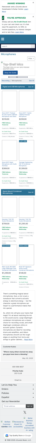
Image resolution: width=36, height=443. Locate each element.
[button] (2, 39)
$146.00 (22, 273)
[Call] (32, 39)
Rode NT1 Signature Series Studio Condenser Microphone (26, 268)
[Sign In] (29, 39)
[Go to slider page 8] (25, 77)
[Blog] (4, 413)
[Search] (33, 46)
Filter (30, 58)
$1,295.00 (23, 224)
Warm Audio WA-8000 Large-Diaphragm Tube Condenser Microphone (9, 268)
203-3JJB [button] (18, 372)
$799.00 (5, 224)
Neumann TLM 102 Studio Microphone (8, 220)
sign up (29, 406)
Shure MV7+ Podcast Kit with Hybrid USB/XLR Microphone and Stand (9, 114)
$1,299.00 (6, 273)
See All (31, 81)
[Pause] (9, 77)
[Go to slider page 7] (23, 77)
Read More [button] (28, 339)
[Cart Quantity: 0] (26, 39)
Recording (6, 81)
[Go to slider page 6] (21, 77)
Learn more (19, 32)
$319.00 (5, 119)
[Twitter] (24, 413)
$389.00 (6, 168)
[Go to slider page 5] (19, 77)
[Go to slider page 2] (13, 77)
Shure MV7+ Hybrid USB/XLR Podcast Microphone (25, 114)
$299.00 (22, 119)
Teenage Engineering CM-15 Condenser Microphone (25, 163)
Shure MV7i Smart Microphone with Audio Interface (9, 163)
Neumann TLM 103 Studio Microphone (25, 220)
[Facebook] (11, 413)
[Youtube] (31, 413)
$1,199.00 (23, 168)
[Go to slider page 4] (17, 77)
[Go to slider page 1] (11, 77)
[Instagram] (18, 413)
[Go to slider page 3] (15, 77)
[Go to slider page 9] (27, 77)
